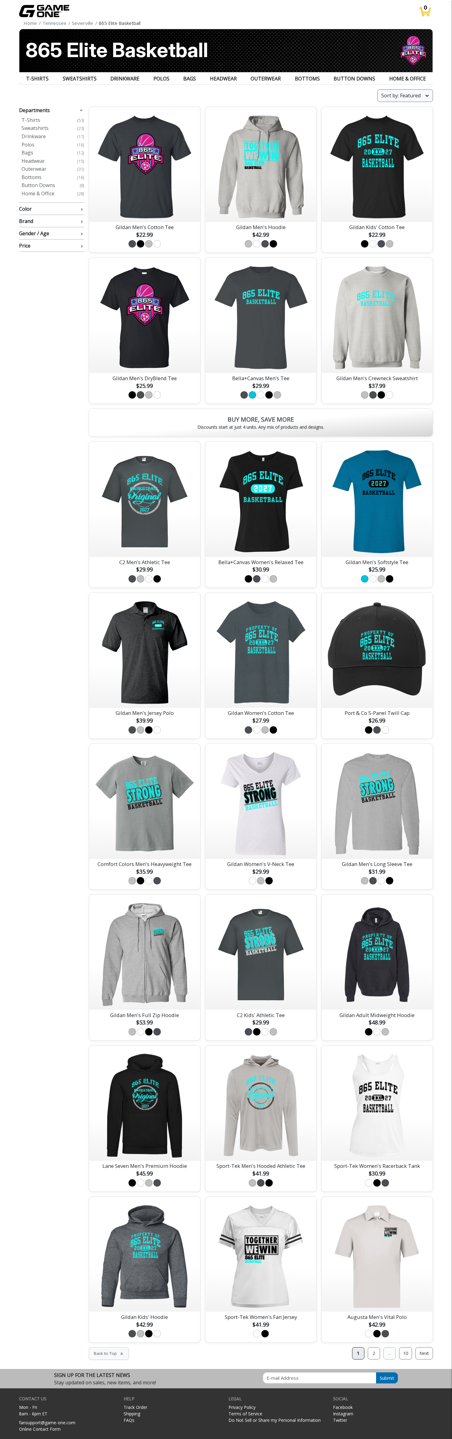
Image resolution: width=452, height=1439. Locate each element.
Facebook (343, 1407)
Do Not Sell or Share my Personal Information (274, 1420)
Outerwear (266, 78)
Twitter (340, 1420)
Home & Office (407, 78)
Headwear (223, 78)
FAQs (129, 1420)
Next (424, 1353)
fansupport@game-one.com (47, 1422)
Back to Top (109, 1353)
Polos (161, 78)
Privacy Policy (242, 1407)
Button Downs (354, 78)
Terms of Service (245, 1414)
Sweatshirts (80, 78)
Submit (387, 1378)
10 (405, 1353)
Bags (189, 78)
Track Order (135, 1407)
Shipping (132, 1414)
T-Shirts (37, 78)
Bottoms (307, 78)
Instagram (343, 1414)
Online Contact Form (40, 1429)
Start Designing (144, 210)
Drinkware (124, 78)
